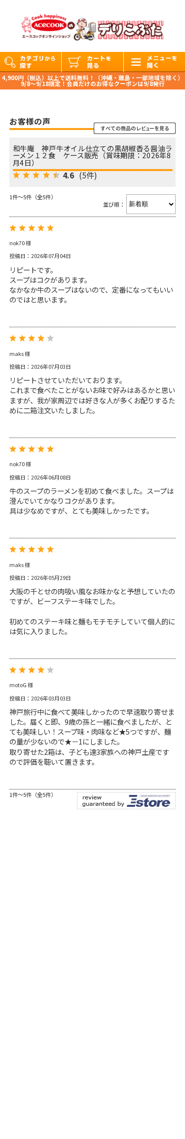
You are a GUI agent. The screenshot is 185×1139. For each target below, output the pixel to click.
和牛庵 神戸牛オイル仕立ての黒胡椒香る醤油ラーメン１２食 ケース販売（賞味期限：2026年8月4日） (93, 155)
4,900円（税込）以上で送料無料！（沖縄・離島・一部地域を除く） (93, 77)
